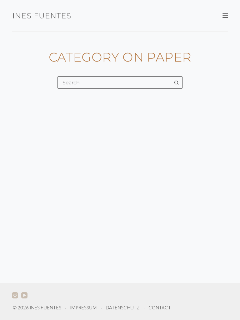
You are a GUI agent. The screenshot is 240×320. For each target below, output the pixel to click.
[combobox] (114, 82)
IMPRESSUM (83, 308)
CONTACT (159, 308)
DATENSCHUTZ (123, 308)
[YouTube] (24, 295)
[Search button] (176, 82)
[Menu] (225, 15)
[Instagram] (15, 295)
